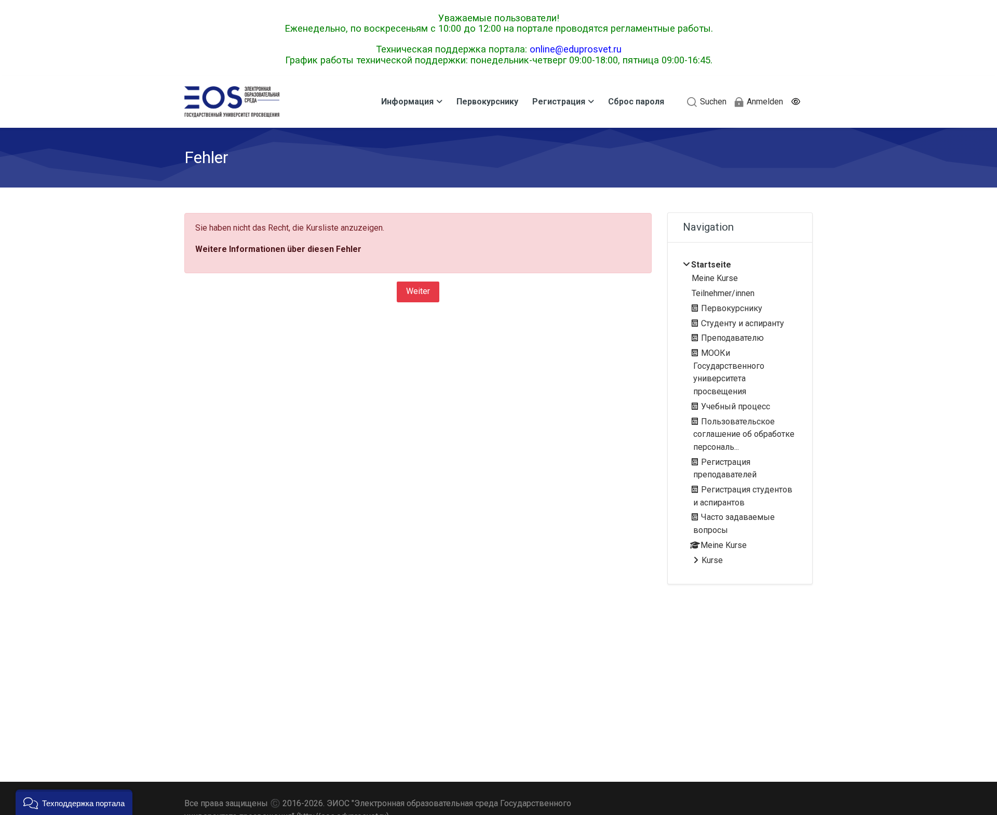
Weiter (418, 291)
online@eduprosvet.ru (576, 49)
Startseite (711, 265)
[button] (795, 102)
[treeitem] (740, 413)
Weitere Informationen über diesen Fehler (278, 249)
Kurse (712, 560)
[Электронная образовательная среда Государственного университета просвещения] (231, 101)
